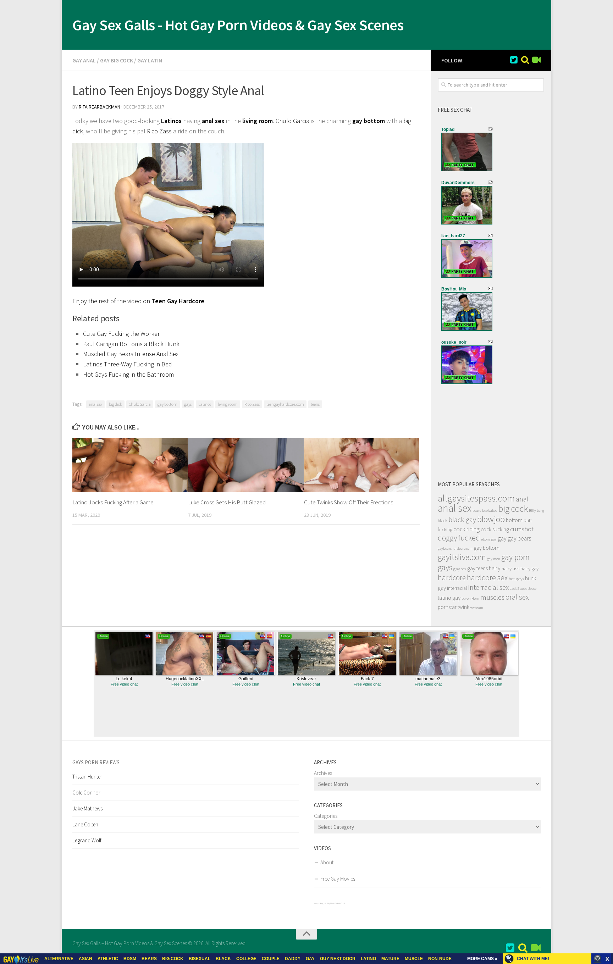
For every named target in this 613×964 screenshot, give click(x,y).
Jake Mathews (87, 808)
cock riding (466, 529)
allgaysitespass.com (476, 498)
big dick (115, 404)
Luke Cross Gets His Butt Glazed (227, 502)
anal (522, 499)
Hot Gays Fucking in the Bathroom (128, 374)
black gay (462, 519)
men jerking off (320, 903)
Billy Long (536, 510)
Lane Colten (85, 824)
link (606, 853)
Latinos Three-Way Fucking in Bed (127, 364)
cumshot (522, 529)
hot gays (516, 578)
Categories (325, 816)
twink (463, 607)
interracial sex (488, 587)
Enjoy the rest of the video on (138, 301)
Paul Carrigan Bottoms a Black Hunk (131, 344)
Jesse (532, 588)
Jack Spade (518, 588)
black (442, 520)
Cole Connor (86, 792)
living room (257, 121)
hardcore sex (487, 577)
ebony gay (489, 539)
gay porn (515, 557)
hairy (495, 568)
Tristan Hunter (87, 776)
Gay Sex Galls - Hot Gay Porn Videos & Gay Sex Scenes (237, 25)
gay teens (477, 568)
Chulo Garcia (292, 121)
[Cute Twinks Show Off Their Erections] (361, 465)
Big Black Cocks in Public (336, 903)
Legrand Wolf (86, 840)
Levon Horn (470, 598)
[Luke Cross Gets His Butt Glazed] (245, 465)
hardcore (452, 577)
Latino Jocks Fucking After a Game (113, 502)
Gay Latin (149, 60)
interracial (457, 588)
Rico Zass (159, 131)
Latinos (171, 121)
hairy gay (529, 568)
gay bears (519, 538)
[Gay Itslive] (536, 60)
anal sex (213, 121)
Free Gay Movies (337, 878)
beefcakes (489, 510)
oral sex (517, 597)
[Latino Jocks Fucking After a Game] (130, 465)
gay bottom (167, 404)
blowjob (491, 519)
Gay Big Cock (116, 60)
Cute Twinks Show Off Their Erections (348, 502)
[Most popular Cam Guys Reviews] (525, 60)
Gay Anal (84, 60)
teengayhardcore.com (285, 404)
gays (188, 404)
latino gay (449, 597)
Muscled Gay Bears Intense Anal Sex (130, 354)
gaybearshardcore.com (455, 548)
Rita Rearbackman (99, 107)
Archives (323, 773)
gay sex (459, 568)
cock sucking (495, 529)
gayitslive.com (462, 557)
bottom (514, 520)
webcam (476, 607)
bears (477, 510)
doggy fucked (459, 538)
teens (315, 404)
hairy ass (510, 568)
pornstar (447, 607)
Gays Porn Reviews (96, 762)
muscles (492, 597)
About (326, 862)
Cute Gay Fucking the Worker (121, 333)
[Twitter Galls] (513, 60)
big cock (513, 508)
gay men (493, 558)
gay (502, 538)
